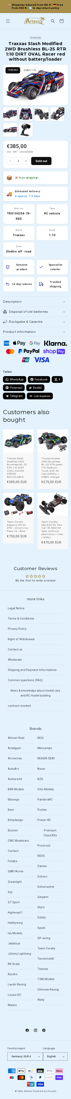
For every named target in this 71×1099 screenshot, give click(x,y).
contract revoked (19, 705)
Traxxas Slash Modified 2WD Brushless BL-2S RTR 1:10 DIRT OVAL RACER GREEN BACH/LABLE (17, 467)
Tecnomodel (45, 958)
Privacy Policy (17, 628)
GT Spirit (14, 902)
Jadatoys (14, 943)
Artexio (28, 1091)
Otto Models (45, 789)
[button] (8, 21)
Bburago (13, 799)
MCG (40, 737)
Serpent (42, 897)
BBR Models (16, 789)
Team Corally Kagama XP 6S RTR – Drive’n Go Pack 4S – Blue (17, 526)
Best (11, 809)
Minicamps (44, 748)
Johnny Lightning (19, 953)
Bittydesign (15, 820)
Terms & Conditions (21, 618)
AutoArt (13, 768)
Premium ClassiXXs (50, 833)
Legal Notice (16, 608)
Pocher (42, 809)
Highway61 (15, 912)
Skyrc (41, 907)
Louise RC (14, 994)
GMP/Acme (15, 871)
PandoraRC (45, 799)
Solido (41, 917)
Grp (10, 892)
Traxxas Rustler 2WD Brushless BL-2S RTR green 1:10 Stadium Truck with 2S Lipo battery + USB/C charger (52, 467)
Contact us (15, 649)
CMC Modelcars (18, 840)
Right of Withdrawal (21, 639)
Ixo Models (15, 933)
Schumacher (46, 886)
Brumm (13, 830)
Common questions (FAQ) (25, 680)
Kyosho (13, 974)
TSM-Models (46, 979)
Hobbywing (15, 922)
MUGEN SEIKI (46, 758)
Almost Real (16, 737)
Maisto (12, 1005)
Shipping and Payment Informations (32, 669)
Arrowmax (15, 758)
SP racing (43, 938)
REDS (41, 855)
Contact (13, 850)
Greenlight (15, 881)
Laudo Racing (17, 984)
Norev (41, 768)
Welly (41, 999)
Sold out (41, 161)
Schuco (42, 876)
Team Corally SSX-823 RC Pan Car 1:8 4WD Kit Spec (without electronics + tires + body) (52, 529)
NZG (40, 779)
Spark (41, 927)
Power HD (44, 820)
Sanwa (42, 866)
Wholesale (15, 659)
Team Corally (46, 948)
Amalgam (14, 748)
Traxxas (35, 37)
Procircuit (43, 845)
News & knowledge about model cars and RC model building (35, 693)
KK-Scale (14, 963)
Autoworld (15, 779)
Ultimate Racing (48, 989)
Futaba (12, 861)
